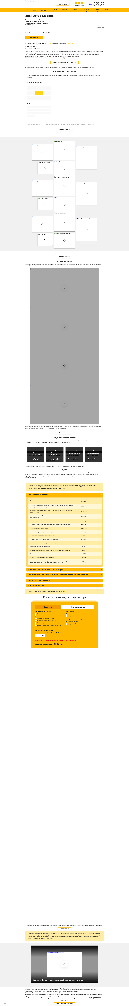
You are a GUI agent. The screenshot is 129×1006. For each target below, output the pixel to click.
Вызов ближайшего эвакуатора (64, 1003)
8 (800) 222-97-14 (99, 5)
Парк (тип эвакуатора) (36, 585)
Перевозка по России (75, 10)
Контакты (43, 10)
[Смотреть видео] (64, 288)
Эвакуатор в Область (73, 616)
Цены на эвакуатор (32, 46)
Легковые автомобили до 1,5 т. (45, 616)
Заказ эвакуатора (64, 928)
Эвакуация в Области (54, 10)
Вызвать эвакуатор (64, 256)
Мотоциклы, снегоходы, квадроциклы (47, 613)
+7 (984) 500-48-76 (98, 4)
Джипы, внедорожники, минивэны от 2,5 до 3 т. (49, 623)
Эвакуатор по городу (73, 613)
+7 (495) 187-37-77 (98, 3)
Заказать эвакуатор (64, 129)
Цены (34, 10)
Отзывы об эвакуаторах (33, 48)
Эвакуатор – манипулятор (86, 10)
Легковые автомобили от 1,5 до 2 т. (46, 618)
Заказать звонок (62, 4)
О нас (28, 10)
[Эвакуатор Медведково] (74, 455)
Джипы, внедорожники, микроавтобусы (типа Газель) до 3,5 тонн (49, 626)
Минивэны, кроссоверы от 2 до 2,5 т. (46, 620)
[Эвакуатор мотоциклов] (93, 455)
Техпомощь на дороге (97, 10)
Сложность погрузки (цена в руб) (39, 580)
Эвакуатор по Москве (106, 10)
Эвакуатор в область (73, 624)
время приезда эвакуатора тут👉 (56, 591)
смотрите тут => (64, 428)
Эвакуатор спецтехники (64, 10)
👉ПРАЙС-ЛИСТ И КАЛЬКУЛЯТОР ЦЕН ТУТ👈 (64, 62)
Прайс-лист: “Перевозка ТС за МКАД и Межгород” (45, 570)
